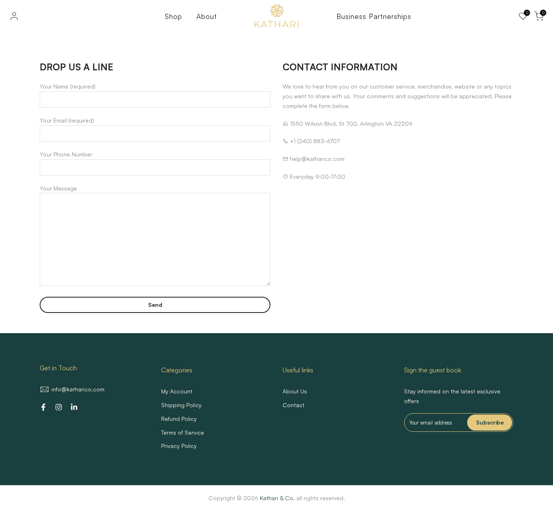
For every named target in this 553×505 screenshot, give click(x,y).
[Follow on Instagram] (58, 407)
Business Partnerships (373, 16)
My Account (176, 391)
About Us (295, 391)
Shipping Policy (181, 404)
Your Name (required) (68, 86)
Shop (173, 16)
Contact (293, 404)
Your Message (58, 188)
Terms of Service (182, 432)
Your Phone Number (66, 154)
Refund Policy (179, 418)
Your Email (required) (67, 120)
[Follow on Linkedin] (74, 407)
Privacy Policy (179, 445)
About (206, 16)
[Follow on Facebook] (43, 407)
